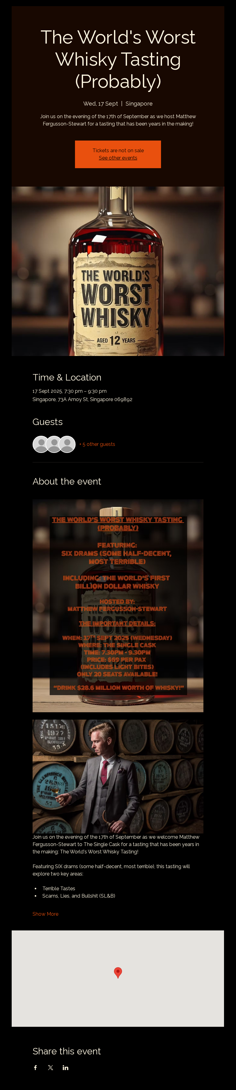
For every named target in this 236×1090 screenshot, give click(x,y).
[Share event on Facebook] (35, 1067)
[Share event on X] (50, 1067)
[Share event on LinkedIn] (66, 1067)
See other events (118, 158)
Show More (45, 914)
